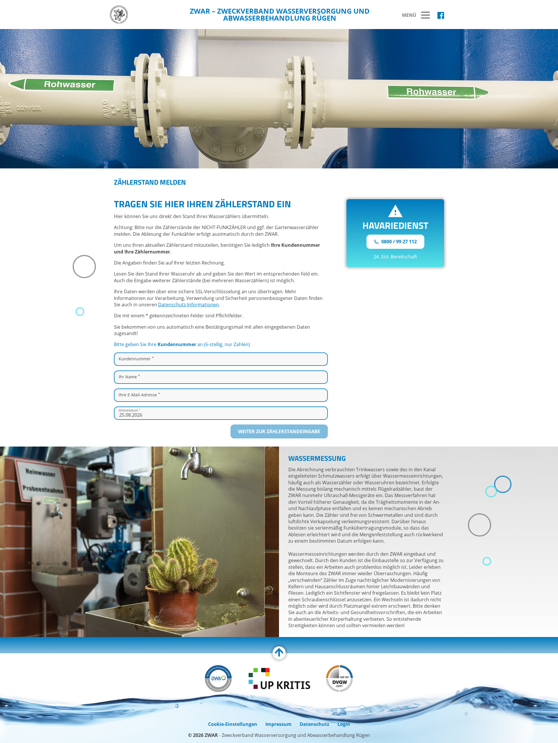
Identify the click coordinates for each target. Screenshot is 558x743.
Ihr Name (129, 376)
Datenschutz (314, 724)
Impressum (278, 724)
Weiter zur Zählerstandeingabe (279, 431)
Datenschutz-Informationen (188, 304)
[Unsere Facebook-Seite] (440, 15)
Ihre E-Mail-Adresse (139, 394)
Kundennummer (136, 358)
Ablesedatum (129, 410)
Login (343, 724)
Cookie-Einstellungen (232, 724)
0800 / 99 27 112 (398, 241)
